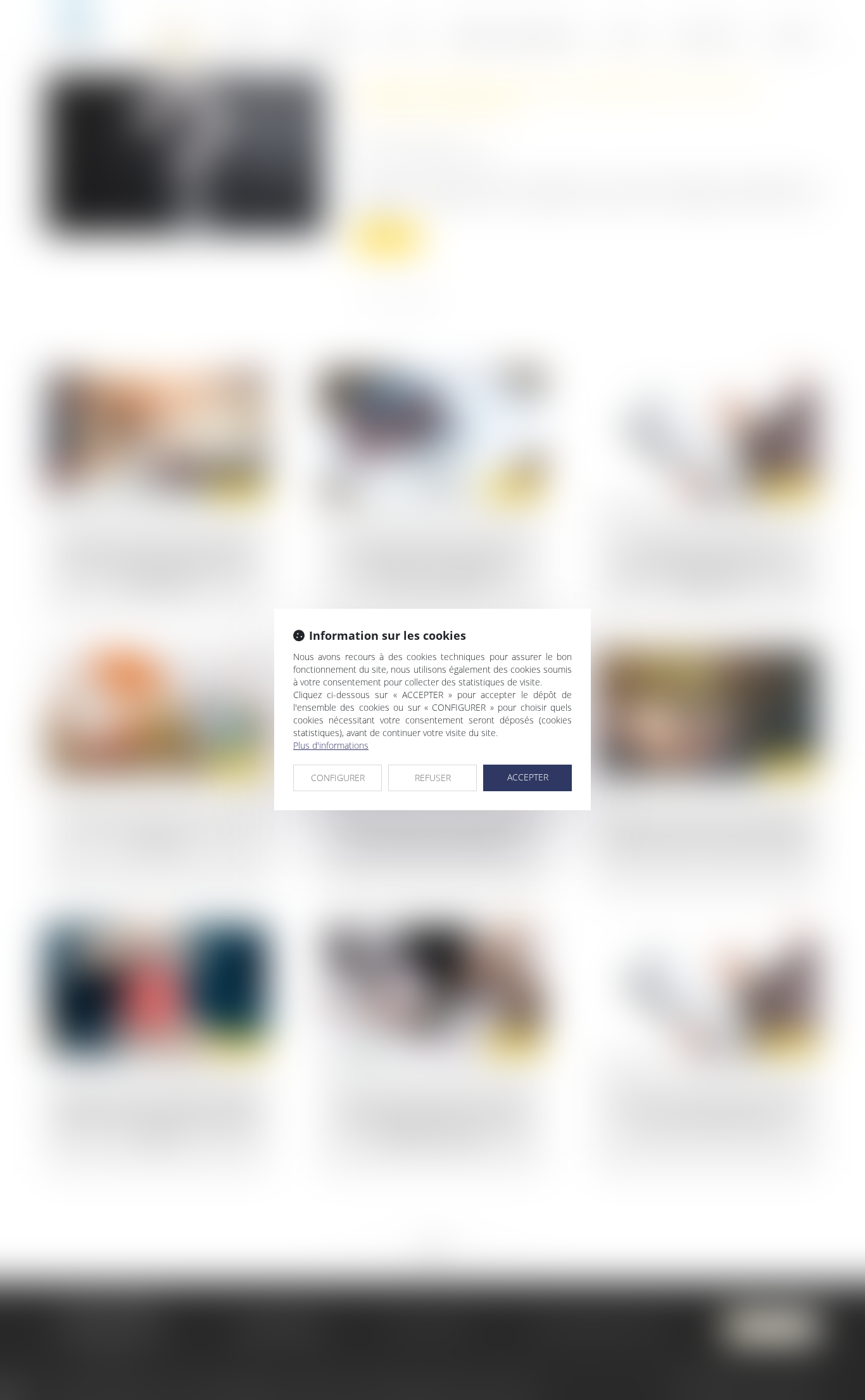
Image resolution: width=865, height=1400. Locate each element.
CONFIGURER (338, 778)
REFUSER (433, 778)
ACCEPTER (527, 777)
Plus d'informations (331, 745)
